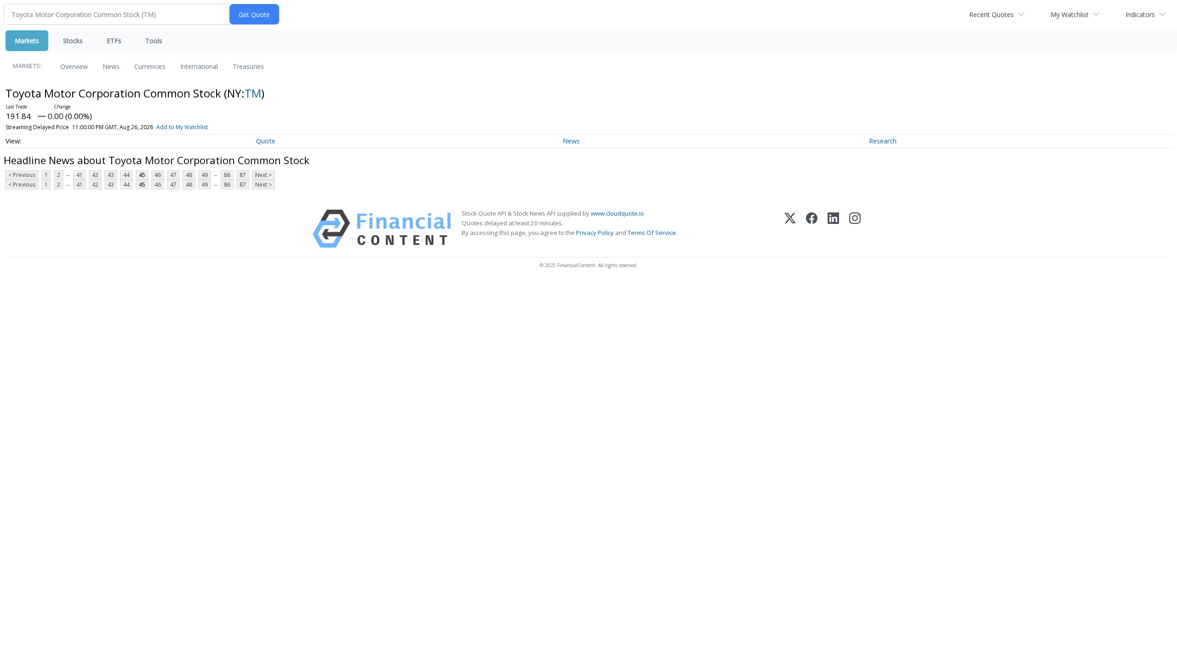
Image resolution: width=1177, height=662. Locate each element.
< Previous (21, 175)
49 (204, 175)
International (199, 66)
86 (227, 175)
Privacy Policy (595, 232)
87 (243, 175)
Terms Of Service (652, 232)
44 (126, 175)
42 (95, 175)
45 (142, 175)
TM (253, 93)
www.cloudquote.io (617, 213)
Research (883, 141)
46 (157, 175)
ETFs (114, 40)
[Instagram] (855, 229)
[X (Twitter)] (790, 229)
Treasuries (248, 66)
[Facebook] (811, 229)
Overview (74, 66)
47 (173, 175)
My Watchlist (1070, 14)
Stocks (73, 40)
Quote (265, 141)
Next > (263, 175)
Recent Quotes (991, 14)
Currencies (150, 66)
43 (111, 175)
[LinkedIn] (833, 229)
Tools (153, 40)
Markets (27, 40)
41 (79, 175)
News (111, 66)
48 (189, 175)
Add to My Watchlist (182, 127)
